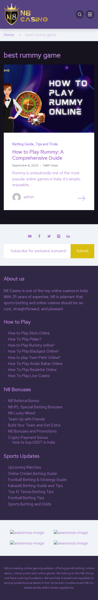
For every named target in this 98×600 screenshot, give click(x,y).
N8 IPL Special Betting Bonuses (35, 407)
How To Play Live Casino (29, 376)
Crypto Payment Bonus (28, 437)
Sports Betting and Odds (29, 504)
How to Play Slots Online (29, 333)
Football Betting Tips (26, 498)
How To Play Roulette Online (32, 369)
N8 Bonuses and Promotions (32, 431)
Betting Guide (23, 144)
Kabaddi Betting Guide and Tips (35, 485)
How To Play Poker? (24, 339)
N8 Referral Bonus (23, 400)
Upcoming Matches (24, 467)
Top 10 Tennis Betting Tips (31, 492)
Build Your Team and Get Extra (34, 425)
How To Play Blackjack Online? (33, 351)
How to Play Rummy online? (31, 345)
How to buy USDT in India (33, 442)
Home (9, 34)
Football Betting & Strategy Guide (38, 479)
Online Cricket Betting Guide (32, 473)
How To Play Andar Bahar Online (35, 363)
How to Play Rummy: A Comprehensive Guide (38, 155)
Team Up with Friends (26, 419)
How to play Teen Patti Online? (34, 357)
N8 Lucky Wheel (21, 413)
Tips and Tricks (47, 144)
